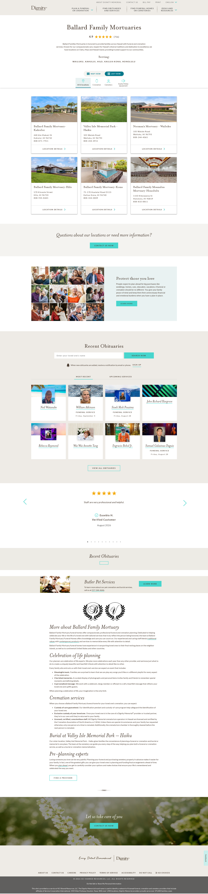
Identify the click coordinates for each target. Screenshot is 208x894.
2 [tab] (91, 542)
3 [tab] (95, 542)
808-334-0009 (91, 198)
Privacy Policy (88, 873)
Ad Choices (163, 873)
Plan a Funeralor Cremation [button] (80, 9)
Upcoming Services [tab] (121, 377)
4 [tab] (98, 542)
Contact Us (58, 873)
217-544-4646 (98, 590)
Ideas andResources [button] (167, 9)
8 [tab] (113, 542)
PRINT (158, 2)
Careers (72, 873)
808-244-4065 (140, 137)
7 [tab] (109, 542)
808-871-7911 (41, 141)
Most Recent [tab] (83, 377)
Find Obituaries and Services (112, 9)
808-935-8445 (41, 198)
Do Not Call (145, 873)
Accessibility (129, 873)
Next (183, 501)
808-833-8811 (140, 201)
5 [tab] (102, 542)
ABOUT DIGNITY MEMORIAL (108, 2)
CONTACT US (132, 2)
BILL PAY (147, 2)
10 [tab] (120, 542)
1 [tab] (87, 542)
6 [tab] (106, 542)
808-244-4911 (91, 141)
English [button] (170, 2)
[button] (170, 2)
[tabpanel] (104, 513)
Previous (24, 506)
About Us (43, 873)
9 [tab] (117, 542)
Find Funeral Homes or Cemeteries (142, 9)
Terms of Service (109, 873)
